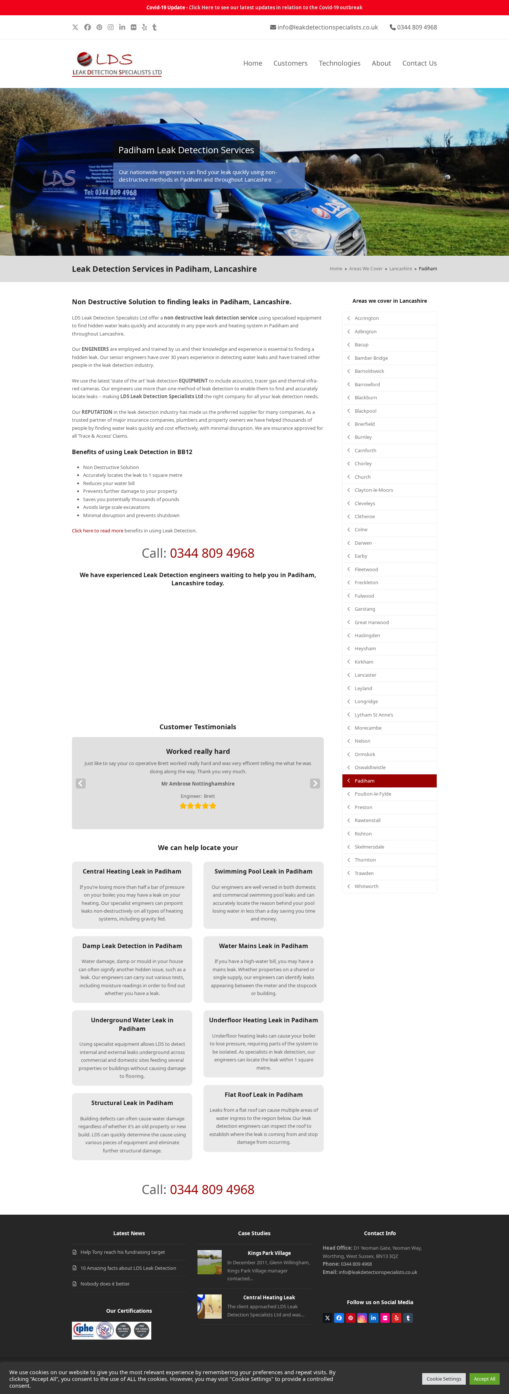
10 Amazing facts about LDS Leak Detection (128, 1268)
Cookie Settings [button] (444, 1378)
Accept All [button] (484, 1378)
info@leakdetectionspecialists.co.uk (328, 27)
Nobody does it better (105, 1283)
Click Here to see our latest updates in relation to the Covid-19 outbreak (276, 7)
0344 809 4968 (417, 27)
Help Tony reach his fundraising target (122, 1252)
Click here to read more (97, 530)
